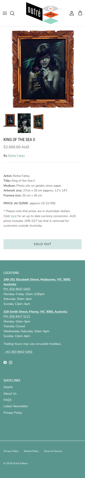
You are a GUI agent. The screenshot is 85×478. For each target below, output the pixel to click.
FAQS (7, 400)
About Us (10, 394)
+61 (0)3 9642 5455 (17, 352)
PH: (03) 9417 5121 (16, 316)
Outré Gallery (20, 463)
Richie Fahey (16, 156)
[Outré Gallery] (42, 13)
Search (8, 387)
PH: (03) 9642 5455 (16, 289)
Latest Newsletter (15, 406)
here (14, 216)
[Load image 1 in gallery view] (42, 69)
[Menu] (5, 13)
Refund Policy (31, 451)
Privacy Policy (12, 413)
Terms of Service (53, 451)
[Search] (14, 13)
